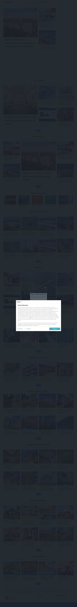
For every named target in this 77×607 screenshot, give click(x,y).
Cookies (24, 325)
